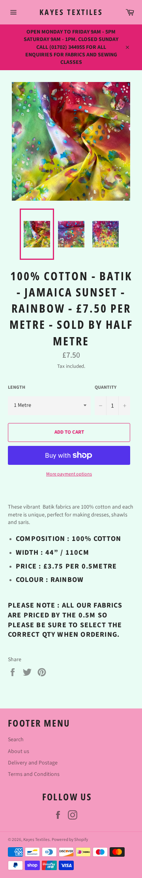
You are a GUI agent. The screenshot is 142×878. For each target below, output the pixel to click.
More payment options (69, 474)
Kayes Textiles (71, 12)
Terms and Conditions (34, 774)
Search (16, 740)
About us (18, 751)
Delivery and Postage (33, 763)
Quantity (105, 387)
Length (16, 387)
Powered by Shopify (70, 840)
